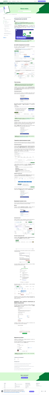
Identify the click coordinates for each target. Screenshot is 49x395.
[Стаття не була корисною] (18, 358)
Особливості (7, 14)
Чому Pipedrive (13, 1)
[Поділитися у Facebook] (3, 37)
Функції (9, 1)
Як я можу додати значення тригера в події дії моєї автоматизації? (22, 368)
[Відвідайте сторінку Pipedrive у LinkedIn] (45, 391)
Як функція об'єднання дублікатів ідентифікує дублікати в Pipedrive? (22, 363)
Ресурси (18, 1)
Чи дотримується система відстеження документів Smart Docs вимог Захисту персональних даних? (24, 366)
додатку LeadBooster (24, 40)
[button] (2, 391)
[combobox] (35, 1)
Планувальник (10, 14)
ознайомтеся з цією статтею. (24, 136)
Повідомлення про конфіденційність (15, 392)
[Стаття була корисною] (14, 358)
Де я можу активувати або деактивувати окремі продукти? (21, 369)
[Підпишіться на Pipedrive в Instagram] (42, 391)
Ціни (21, 1)
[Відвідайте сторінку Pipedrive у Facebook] (41, 391)
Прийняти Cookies (31, 391)
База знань (4, 14)
